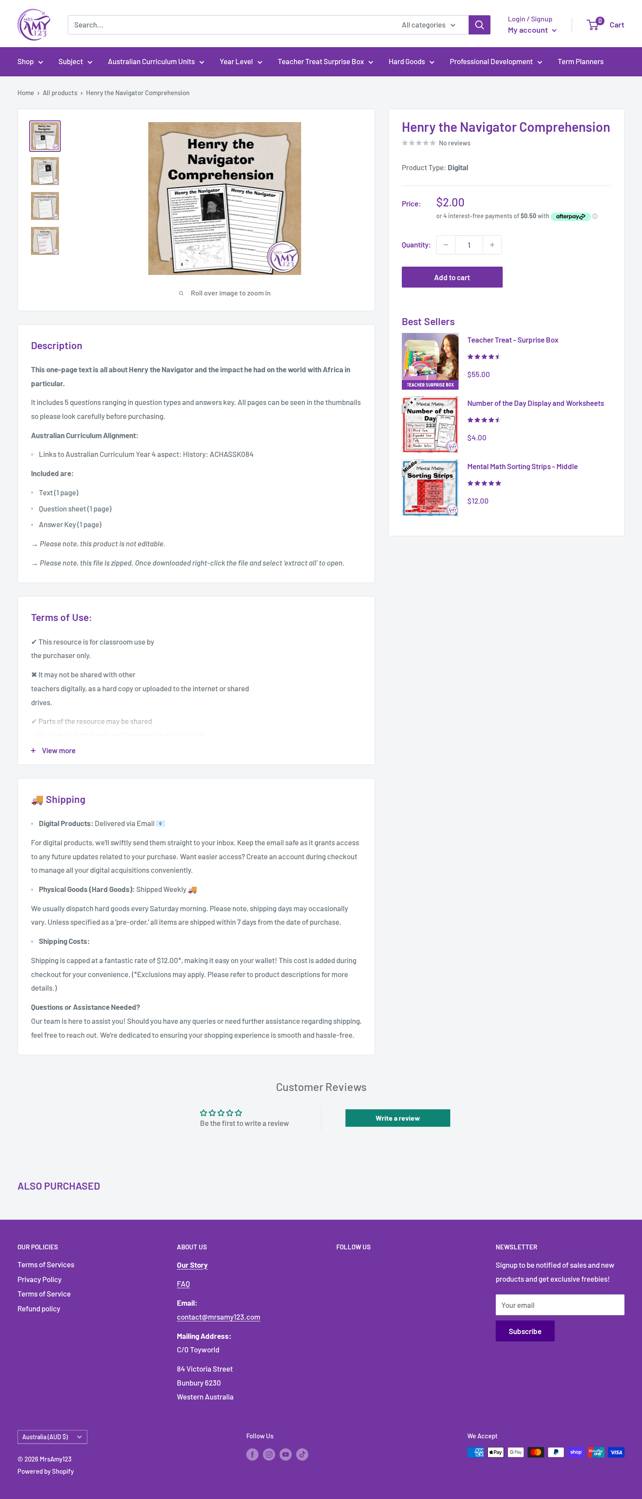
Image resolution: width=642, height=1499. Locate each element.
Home (25, 92)
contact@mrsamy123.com (218, 1316)
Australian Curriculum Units (151, 61)
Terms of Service (44, 1293)
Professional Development (491, 61)
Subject (71, 61)
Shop (25, 61)
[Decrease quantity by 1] (446, 245)
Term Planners (581, 61)
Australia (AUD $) (45, 1437)
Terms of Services (45, 1264)
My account (529, 29)
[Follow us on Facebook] (252, 1453)
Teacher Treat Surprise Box (321, 61)
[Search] (479, 24)
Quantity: (416, 244)
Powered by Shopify (45, 1471)
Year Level (236, 61)
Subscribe (525, 1331)
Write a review (398, 1118)
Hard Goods (407, 61)
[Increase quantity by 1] (492, 245)
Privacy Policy (39, 1279)
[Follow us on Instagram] (269, 1453)
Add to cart (452, 277)
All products (60, 92)
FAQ (183, 1283)
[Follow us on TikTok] (302, 1453)
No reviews (454, 143)
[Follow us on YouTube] (286, 1453)
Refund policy (38, 1308)
